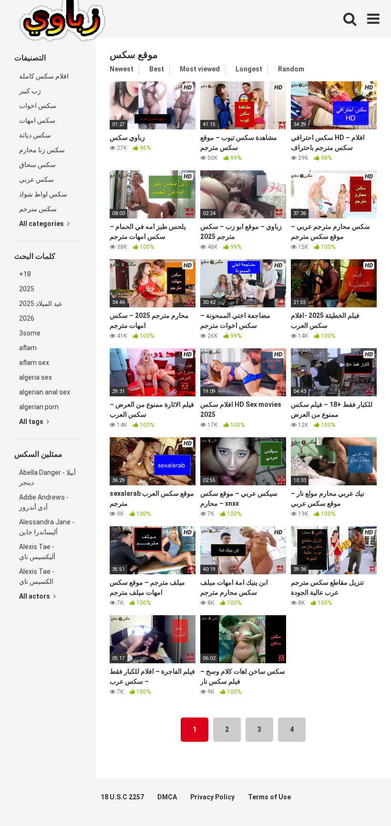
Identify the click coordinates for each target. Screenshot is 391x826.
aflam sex (34, 362)
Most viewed (200, 69)
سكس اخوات (37, 105)
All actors (35, 596)
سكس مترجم (38, 209)
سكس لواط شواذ (43, 194)
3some (30, 333)
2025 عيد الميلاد (40, 303)
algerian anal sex (44, 392)
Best (156, 69)
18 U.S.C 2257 (122, 797)
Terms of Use (269, 797)
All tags (32, 421)
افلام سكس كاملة (44, 76)
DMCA (167, 797)
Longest (249, 69)
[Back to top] (359, 797)
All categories (42, 223)
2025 (26, 289)
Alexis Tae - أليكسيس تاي (37, 551)
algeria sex (35, 377)
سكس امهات (37, 120)
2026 (26, 318)
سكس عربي (36, 179)
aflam (28, 348)
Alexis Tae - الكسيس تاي (36, 576)
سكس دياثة (35, 135)
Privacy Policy (212, 797)
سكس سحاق (37, 164)
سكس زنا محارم (42, 150)
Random (291, 69)
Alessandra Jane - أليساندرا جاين (46, 527)
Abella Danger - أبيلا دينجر (47, 477)
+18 (25, 274)
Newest (122, 69)
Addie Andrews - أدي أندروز (44, 502)
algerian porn (39, 407)
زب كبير (30, 91)
